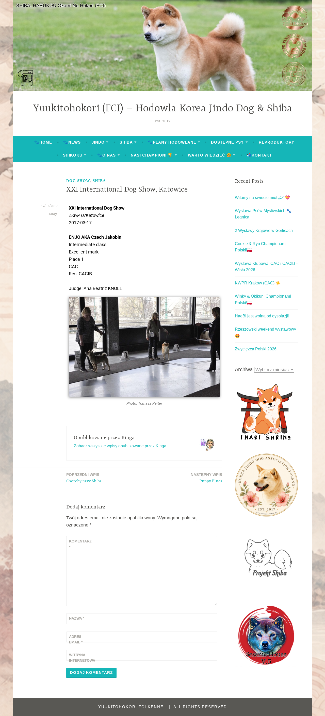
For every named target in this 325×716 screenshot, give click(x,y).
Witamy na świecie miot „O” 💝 (262, 197)
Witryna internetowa (81, 657)
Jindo (98, 142)
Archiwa (244, 369)
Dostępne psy (227, 142)
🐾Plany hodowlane (172, 142)
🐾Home (43, 142)
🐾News (72, 142)
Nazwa (76, 618)
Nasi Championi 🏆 (152, 155)
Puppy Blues (206, 478)
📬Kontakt (259, 155)
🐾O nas (106, 155)
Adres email (76, 639)
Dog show (78, 181)
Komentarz (80, 544)
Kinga (53, 214)
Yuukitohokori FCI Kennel (132, 707)
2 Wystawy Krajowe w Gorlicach (264, 230)
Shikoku (73, 155)
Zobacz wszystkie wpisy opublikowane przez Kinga (120, 446)
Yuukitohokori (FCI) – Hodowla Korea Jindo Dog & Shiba (162, 109)
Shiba (126, 142)
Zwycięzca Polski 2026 (256, 349)
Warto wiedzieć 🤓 (210, 155)
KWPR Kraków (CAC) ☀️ (258, 283)
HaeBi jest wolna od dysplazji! (262, 316)
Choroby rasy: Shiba (84, 478)
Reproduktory (276, 142)
